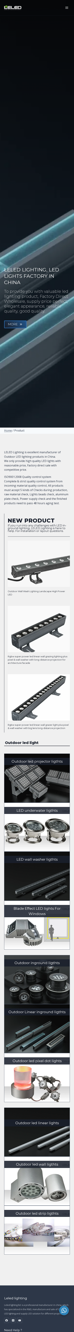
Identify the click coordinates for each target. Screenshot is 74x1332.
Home (8, 430)
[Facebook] (6, 1320)
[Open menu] (67, 7)
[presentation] (39, 564)
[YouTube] (19, 1320)
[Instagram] (13, 1320)
